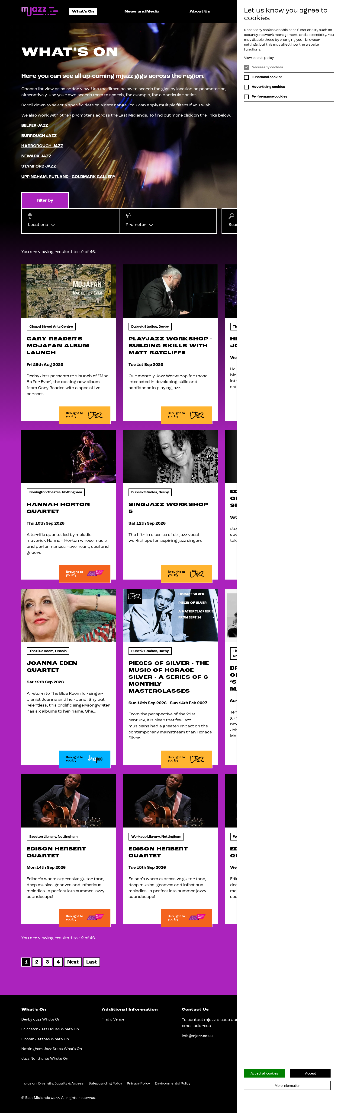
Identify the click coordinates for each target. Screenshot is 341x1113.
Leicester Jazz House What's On (50, 1029)
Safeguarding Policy (105, 1083)
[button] (70, 221)
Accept (310, 1073)
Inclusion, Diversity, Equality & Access (53, 1083)
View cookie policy (259, 58)
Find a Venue (113, 1019)
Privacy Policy (138, 1083)
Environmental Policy (172, 1083)
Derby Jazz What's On (40, 1019)
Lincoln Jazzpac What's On (45, 1039)
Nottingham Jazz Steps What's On (51, 1049)
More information (287, 1086)
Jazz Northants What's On (44, 1059)
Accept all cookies (264, 1073)
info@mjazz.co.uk (197, 1036)
